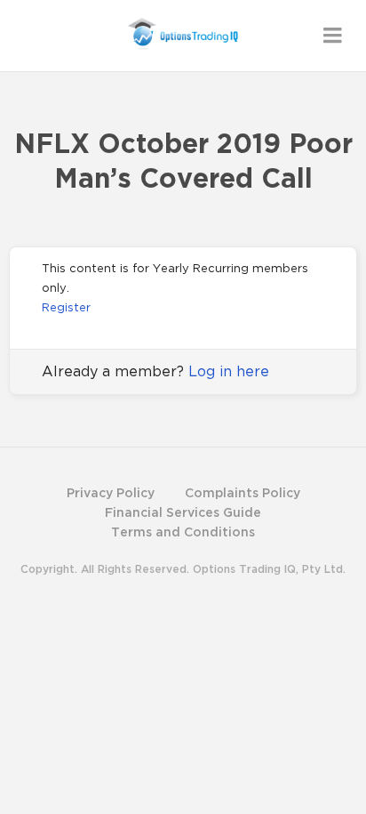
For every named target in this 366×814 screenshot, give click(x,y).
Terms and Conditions (183, 531)
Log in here (228, 371)
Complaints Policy (242, 492)
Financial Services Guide (183, 512)
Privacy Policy (111, 492)
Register (66, 307)
